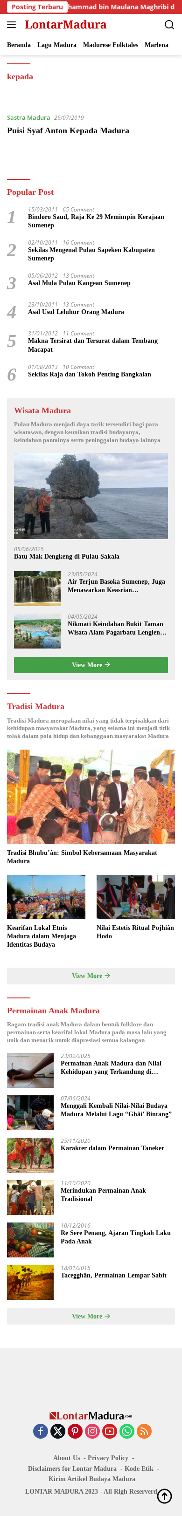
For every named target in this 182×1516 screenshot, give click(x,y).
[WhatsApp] (126, 1432)
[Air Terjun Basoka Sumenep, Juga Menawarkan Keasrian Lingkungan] (37, 588)
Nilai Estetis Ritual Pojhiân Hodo (135, 932)
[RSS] (144, 1432)
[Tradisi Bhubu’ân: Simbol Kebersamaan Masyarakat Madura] (91, 797)
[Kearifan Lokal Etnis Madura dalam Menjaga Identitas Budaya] (46, 897)
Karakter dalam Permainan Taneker (112, 1148)
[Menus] (13, 25)
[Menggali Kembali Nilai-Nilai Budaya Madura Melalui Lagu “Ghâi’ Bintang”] (30, 1112)
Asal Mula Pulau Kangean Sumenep (79, 283)
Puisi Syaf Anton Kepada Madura (68, 130)
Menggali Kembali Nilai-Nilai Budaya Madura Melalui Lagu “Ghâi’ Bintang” (116, 1110)
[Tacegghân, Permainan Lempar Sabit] (30, 1282)
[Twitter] (57, 1432)
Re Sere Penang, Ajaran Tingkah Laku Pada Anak (116, 1237)
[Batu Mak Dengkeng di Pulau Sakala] (91, 496)
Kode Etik (139, 1468)
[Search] (169, 25)
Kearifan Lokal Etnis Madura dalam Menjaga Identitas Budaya (41, 936)
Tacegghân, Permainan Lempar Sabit (114, 1275)
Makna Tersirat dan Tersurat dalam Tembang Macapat (93, 345)
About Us (66, 1458)
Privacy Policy (108, 1458)
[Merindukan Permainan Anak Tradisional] (30, 1197)
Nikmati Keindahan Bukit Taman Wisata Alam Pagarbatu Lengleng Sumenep (115, 629)
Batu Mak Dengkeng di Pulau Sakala (66, 556)
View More (88, 665)
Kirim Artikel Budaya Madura (92, 1478)
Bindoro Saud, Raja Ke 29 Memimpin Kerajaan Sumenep (96, 221)
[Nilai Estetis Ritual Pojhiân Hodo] (136, 897)
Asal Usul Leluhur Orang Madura (76, 311)
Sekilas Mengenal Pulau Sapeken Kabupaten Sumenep (91, 254)
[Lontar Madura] (64, 25)
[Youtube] (109, 1432)
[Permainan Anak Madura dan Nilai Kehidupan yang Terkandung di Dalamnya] (30, 1070)
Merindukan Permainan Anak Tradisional (103, 1194)
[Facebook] (40, 1432)
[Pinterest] (75, 1432)
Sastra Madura (28, 117)
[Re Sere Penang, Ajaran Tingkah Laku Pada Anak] (30, 1239)
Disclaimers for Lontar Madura (72, 1468)
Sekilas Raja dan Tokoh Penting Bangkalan (89, 374)
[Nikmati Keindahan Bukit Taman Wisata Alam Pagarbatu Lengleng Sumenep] (37, 631)
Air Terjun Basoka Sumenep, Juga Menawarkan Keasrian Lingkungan (116, 586)
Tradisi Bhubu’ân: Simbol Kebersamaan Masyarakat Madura (82, 857)
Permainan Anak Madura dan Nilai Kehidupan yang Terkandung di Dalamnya (111, 1068)
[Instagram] (92, 1432)
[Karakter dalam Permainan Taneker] (30, 1155)
